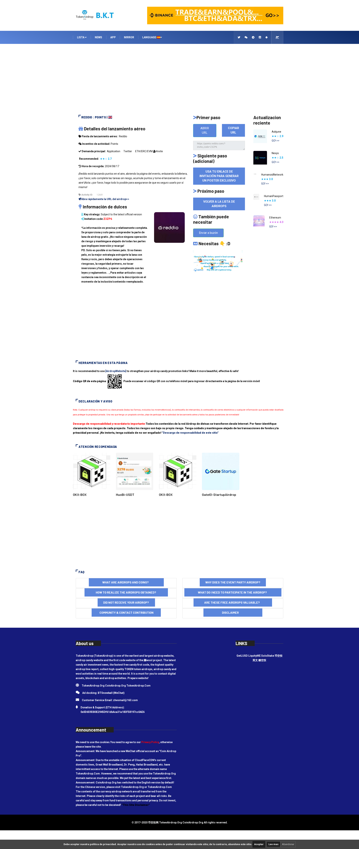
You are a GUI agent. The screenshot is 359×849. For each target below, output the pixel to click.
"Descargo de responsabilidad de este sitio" (190, 432)
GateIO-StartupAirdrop (219, 494)
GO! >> (275, 140)
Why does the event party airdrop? (232, 582)
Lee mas (273, 844)
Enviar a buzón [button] (208, 233)
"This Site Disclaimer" (136, 804)
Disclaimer (233, 612)
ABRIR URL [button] (204, 130)
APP (113, 37)
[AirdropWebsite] (115, 371)
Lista (81, 37)
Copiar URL (233, 130)
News (98, 37)
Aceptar (259, 844)
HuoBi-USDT (125, 494)
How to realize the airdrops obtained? (126, 592)
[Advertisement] (179, 81)
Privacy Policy (150, 742)
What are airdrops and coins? (126, 582)
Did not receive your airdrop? (126, 602)
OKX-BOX (80, 494)
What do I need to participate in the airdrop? (233, 592)
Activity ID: (87, 194)
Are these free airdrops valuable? (232, 602)
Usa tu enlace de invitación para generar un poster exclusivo (219, 176)
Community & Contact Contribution (126, 612)
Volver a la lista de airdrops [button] (219, 204)
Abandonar (288, 844)
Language (149, 37)
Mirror (129, 37)
